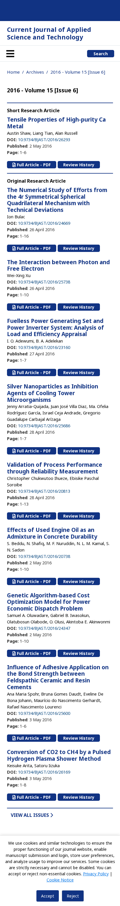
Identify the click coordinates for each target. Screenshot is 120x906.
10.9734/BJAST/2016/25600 (44, 713)
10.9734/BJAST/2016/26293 (44, 139)
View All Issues (30, 815)
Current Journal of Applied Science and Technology (49, 33)
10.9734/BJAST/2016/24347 (44, 628)
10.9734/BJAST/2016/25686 (44, 425)
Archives (35, 72)
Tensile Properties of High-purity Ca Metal (56, 123)
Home (13, 72)
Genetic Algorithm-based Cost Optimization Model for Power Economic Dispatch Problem (48, 602)
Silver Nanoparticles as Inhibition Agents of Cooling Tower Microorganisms (52, 393)
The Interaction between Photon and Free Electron (58, 265)
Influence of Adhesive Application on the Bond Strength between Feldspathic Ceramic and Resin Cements (58, 677)
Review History (78, 164)
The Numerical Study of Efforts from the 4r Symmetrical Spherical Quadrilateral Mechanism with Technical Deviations (57, 200)
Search (100, 53)
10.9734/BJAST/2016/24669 (44, 223)
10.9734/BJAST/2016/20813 (44, 491)
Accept (47, 896)
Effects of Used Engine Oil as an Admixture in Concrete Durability (52, 533)
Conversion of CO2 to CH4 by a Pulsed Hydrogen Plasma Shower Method (59, 755)
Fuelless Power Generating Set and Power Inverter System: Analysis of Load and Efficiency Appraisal (55, 327)
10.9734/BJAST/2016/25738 (44, 282)
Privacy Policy (96, 873)
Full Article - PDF (33, 164)
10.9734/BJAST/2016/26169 (44, 772)
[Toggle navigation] (10, 53)
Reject (73, 896)
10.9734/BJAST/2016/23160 (44, 347)
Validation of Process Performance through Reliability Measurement (54, 468)
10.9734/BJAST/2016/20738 (44, 556)
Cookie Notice (60, 880)
